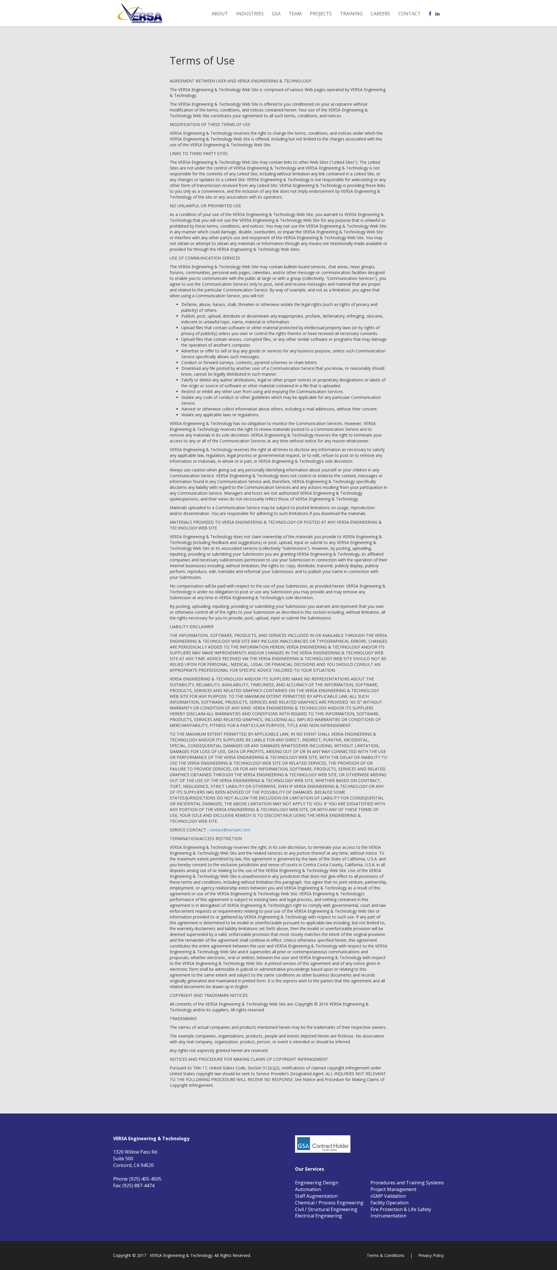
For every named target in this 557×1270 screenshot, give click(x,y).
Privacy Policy (431, 1255)
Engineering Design (316, 1182)
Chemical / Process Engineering (329, 1202)
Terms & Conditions (385, 1255)
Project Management (393, 1189)
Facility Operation (389, 1202)
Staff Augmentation (316, 1196)
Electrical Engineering (318, 1216)
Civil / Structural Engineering (326, 1209)
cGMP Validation (388, 1196)
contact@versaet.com (229, 830)
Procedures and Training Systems (407, 1182)
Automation (308, 1189)
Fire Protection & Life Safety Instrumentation (400, 1212)
